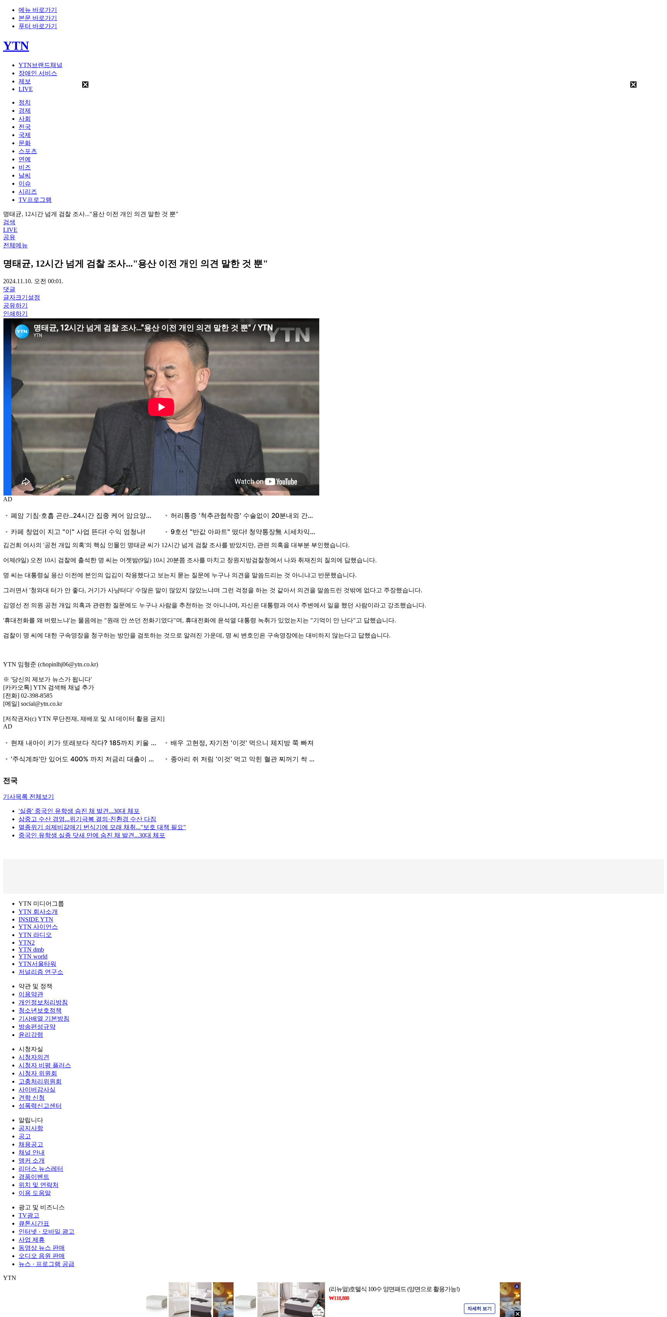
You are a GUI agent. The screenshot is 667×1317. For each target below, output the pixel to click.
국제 (25, 135)
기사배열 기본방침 (44, 1018)
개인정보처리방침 (43, 1002)
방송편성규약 (37, 1026)
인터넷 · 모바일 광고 (46, 1231)
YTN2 (27, 942)
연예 (25, 159)
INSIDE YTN (36, 919)
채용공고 (31, 1144)
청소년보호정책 (40, 1010)
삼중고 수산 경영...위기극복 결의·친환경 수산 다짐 (87, 819)
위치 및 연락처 (39, 1185)
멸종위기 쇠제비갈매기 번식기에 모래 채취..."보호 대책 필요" (102, 827)
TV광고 (29, 1215)
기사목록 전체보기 (28, 796)
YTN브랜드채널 (41, 65)
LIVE (26, 89)
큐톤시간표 (34, 1223)
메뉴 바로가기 (38, 10)
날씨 (25, 175)
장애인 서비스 (38, 73)
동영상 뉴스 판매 (42, 1247)
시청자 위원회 (38, 1073)
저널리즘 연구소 (41, 972)
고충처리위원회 (40, 1081)
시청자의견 (34, 1057)
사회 (25, 118)
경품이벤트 (34, 1176)
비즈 (25, 167)
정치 (25, 102)
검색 (9, 222)
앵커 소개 (32, 1160)
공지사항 (31, 1128)
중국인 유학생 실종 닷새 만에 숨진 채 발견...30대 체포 (92, 835)
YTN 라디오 (35, 935)
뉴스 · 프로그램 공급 (46, 1264)
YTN (16, 45)
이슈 (25, 183)
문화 (25, 143)
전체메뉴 (15, 245)
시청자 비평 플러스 (45, 1065)
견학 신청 (32, 1097)
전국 (25, 126)
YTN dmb (31, 949)
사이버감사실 (37, 1089)
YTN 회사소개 (38, 911)
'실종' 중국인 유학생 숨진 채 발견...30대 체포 (79, 811)
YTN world (33, 956)
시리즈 (28, 191)
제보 (25, 81)
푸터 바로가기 (38, 26)
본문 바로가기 (38, 18)
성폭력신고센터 (40, 1105)
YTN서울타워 (37, 963)
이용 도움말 (35, 1193)
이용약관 (31, 994)
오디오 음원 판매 (42, 1256)
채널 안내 (32, 1152)
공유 (9, 237)
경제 (25, 110)
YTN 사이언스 (38, 926)
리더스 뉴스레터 (41, 1168)
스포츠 (28, 151)
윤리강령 (31, 1034)
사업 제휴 (32, 1239)
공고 (25, 1136)
